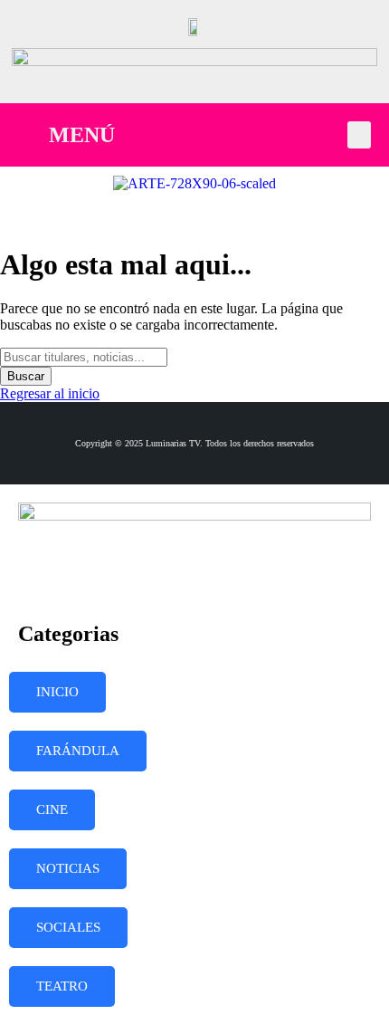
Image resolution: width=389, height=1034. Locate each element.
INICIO (57, 692)
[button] (359, 134)
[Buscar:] (83, 356)
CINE (52, 809)
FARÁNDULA (77, 750)
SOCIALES (68, 927)
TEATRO (62, 986)
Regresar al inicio (50, 393)
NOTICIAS (68, 868)
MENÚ (82, 135)
